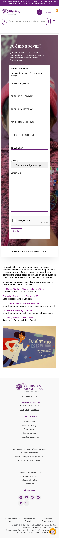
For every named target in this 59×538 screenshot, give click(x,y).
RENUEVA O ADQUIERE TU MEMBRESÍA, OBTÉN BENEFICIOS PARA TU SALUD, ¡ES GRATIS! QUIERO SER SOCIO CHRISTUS (29, 3)
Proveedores (29, 429)
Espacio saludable (29, 453)
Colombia (35, 409)
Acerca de (29, 484)
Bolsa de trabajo (29, 425)
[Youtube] (27, 497)
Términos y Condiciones (47, 520)
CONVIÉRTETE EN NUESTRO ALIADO (29, 251)
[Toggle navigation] (53, 21)
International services (29, 476)
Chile (27, 409)
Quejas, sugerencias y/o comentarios (29, 449)
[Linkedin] (21, 503)
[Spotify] (38, 497)
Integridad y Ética (29, 480)
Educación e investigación (29, 472)
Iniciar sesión (47, 12)
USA (22, 409)
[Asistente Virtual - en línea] (52, 531)
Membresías (29, 421)
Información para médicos (29, 460)
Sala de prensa (29, 433)
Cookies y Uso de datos (12, 520)
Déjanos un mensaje (31, 402)
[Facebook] (21, 497)
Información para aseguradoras (29, 456)
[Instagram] (32, 497)
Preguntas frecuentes (29, 437)
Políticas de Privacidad (29, 520)
